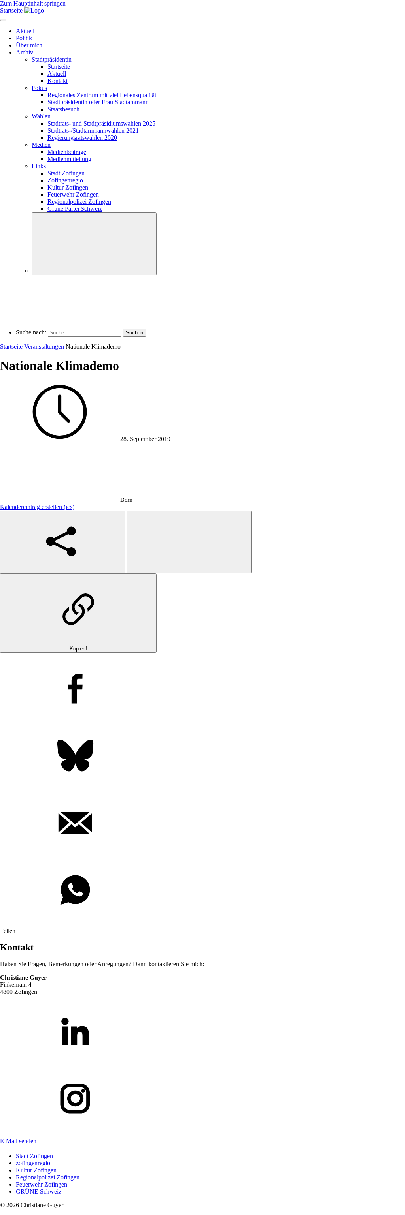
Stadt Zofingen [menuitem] (66, 173)
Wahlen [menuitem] (41, 116)
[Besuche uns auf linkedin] (202, 1032)
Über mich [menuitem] (29, 45)
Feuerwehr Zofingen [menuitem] (73, 194)
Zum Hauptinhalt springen (33, 3)
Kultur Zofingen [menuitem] (67, 187)
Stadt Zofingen (34, 1156)
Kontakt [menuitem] (57, 80)
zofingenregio (33, 1163)
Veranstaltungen (44, 346)
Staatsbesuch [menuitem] (63, 109)
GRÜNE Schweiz (38, 1191)
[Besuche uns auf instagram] (202, 1099)
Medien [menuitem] (41, 144)
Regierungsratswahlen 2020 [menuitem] (82, 137)
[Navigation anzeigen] (3, 20)
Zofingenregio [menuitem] (65, 180)
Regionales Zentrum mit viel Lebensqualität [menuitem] (101, 95)
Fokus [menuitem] (39, 88)
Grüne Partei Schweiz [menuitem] (74, 208)
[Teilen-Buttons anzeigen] (62, 542)
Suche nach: (31, 332)
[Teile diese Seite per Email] (202, 823)
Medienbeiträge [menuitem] (66, 151)
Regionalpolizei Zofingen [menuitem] (79, 201)
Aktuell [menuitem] (25, 31)
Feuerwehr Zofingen (41, 1184)
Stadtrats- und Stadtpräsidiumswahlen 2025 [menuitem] (101, 123)
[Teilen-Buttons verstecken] (189, 542)
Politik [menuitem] (24, 38)
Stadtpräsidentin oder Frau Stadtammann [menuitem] (98, 102)
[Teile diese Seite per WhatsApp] (202, 890)
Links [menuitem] (39, 166)
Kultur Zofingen (36, 1170)
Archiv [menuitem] (24, 52)
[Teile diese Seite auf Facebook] (202, 689)
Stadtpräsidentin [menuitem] (52, 59)
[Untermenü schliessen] (94, 243)
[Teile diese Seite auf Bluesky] (202, 756)
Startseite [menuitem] (58, 66)
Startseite (11, 346)
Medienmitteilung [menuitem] (69, 159)
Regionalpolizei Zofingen (47, 1177)
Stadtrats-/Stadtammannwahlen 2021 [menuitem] (93, 130)
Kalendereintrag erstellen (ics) (37, 506)
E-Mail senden (18, 1141)
